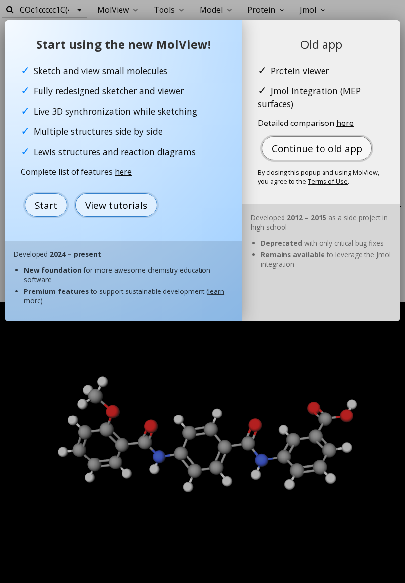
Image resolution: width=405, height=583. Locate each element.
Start (46, 205)
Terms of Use (328, 181)
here (123, 172)
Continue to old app (317, 148)
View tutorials (116, 205)
